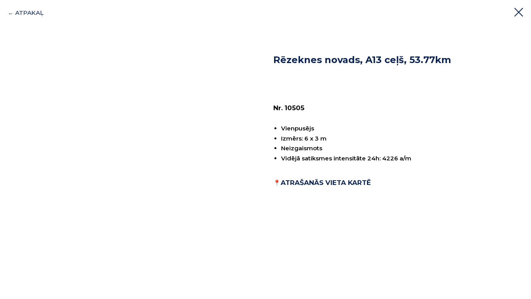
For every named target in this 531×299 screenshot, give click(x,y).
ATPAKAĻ (29, 12)
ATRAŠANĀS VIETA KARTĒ (326, 182)
